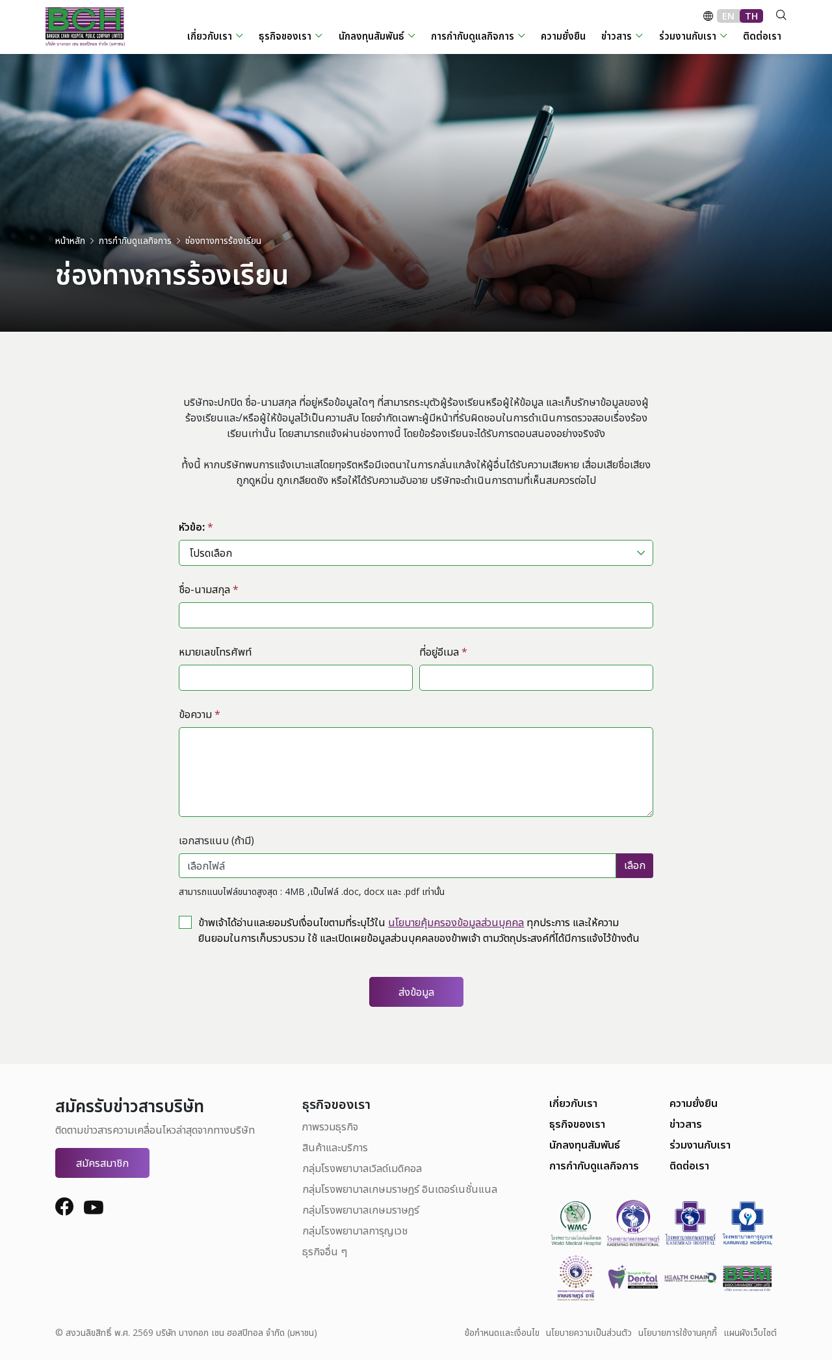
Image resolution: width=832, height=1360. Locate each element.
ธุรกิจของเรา (577, 1124)
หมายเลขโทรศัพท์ (215, 652)
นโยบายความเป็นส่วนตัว (589, 1332)
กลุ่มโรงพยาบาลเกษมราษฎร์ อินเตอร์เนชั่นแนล (399, 1189)
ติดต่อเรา (689, 1165)
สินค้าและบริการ (335, 1147)
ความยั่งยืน (694, 1103)
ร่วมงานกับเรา (700, 1145)
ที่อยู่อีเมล (443, 652)
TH (751, 16)
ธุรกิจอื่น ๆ (324, 1251)
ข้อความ (199, 714)
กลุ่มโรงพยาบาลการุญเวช (355, 1230)
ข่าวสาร (686, 1124)
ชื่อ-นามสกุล (209, 589)
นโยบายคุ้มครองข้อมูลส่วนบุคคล (456, 922)
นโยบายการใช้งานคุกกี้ (677, 1332)
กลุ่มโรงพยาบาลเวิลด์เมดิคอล (362, 1168)
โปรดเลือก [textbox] (211, 553)
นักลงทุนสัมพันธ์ (584, 1145)
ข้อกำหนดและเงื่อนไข (502, 1332)
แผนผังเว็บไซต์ (750, 1332)
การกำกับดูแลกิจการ (594, 1165)
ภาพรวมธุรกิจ (330, 1126)
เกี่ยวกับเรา (573, 1103)
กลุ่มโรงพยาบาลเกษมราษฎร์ (360, 1210)
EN (728, 16)
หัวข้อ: (196, 527)
